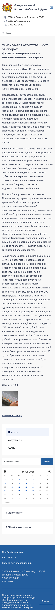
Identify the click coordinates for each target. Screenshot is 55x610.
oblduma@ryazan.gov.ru (19, 21)
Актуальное (15, 439)
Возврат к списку (12, 415)
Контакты (7, 581)
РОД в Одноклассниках (18, 527)
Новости (13, 432)
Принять (46, 601)
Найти (47, 461)
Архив (11, 447)
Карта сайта (9, 557)
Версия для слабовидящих (17, 562)
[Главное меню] (51, 7)
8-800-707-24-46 (15, 24)
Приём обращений (12, 552)
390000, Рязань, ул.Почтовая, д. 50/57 (26, 17)
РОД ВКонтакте (14, 512)
